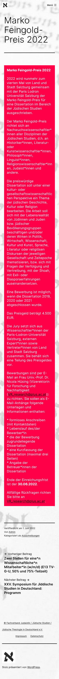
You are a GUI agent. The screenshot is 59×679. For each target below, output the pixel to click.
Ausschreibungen (31, 535)
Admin (12, 532)
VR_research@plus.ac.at (27, 394)
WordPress (33, 667)
